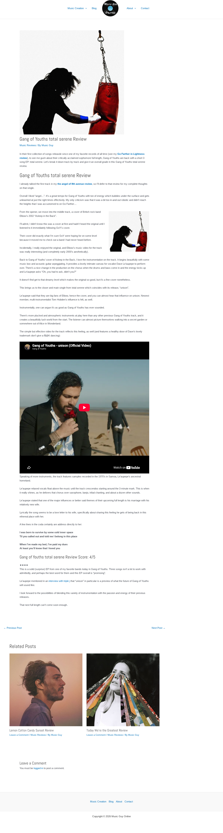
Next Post (158, 627)
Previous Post (13, 627)
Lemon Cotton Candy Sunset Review (31, 730)
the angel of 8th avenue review (74, 183)
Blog (94, 8)
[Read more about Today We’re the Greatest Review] (123, 689)
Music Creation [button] (76, 8)
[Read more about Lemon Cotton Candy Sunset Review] (45, 689)
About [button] (130, 8)
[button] (85, 8)
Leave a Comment (19, 735)
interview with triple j (59, 581)
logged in (38, 768)
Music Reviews (28, 145)
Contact (145, 8)
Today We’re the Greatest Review (107, 730)
